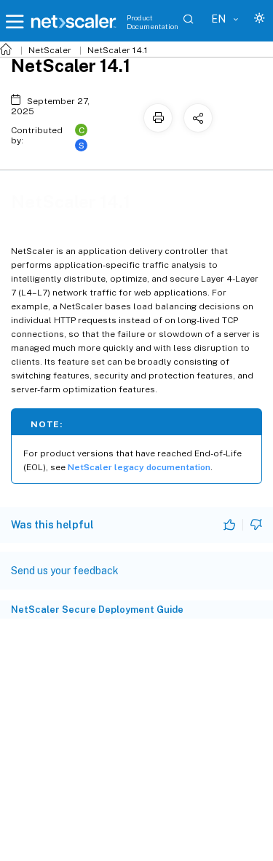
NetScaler (49, 50)
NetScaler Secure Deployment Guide (97, 609)
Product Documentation (152, 22)
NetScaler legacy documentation (139, 467)
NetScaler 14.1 (117, 50)
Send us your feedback (65, 570)
